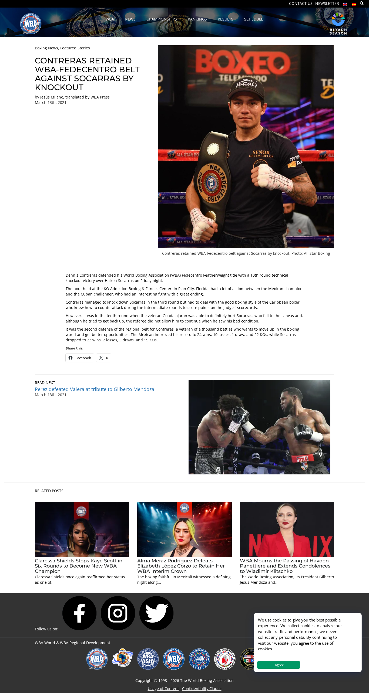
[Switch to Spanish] (354, 3)
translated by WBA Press (87, 97)
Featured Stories (75, 47)
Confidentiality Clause (202, 688)
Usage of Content (163, 688)
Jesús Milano (51, 97)
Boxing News (46, 47)
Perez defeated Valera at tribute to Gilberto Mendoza (94, 389)
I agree (278, 665)
